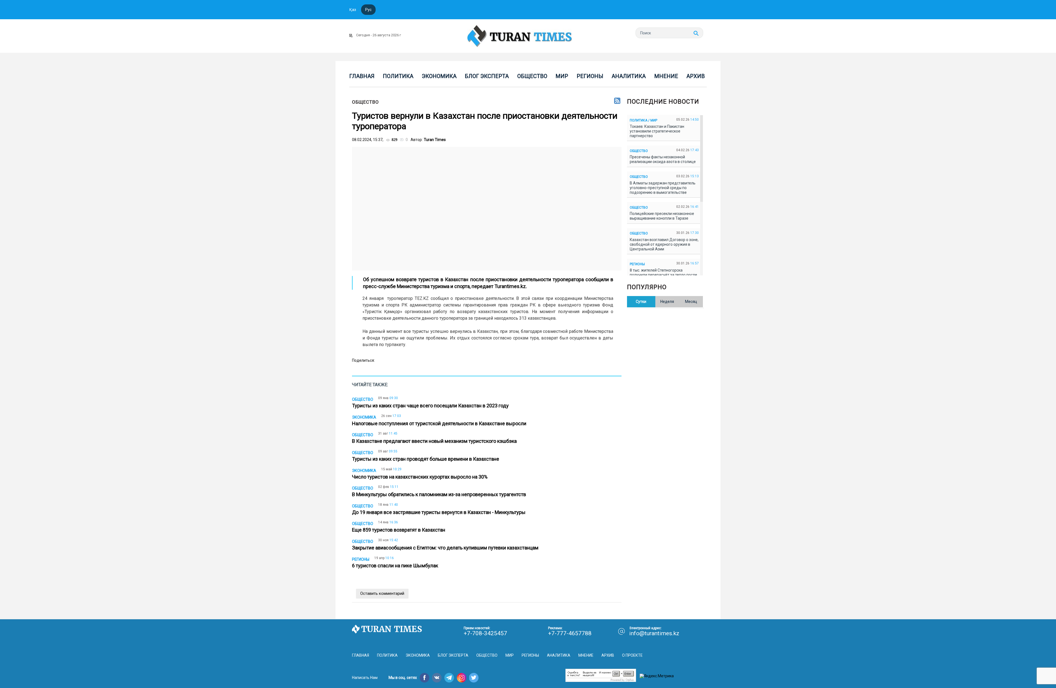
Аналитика (629, 76)
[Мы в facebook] (424, 678)
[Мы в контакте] (437, 678)
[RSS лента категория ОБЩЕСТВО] (617, 101)
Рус (368, 9)
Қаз (352, 9)
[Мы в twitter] (474, 678)
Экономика (439, 76)
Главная (362, 76)
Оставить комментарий (382, 593)
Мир (562, 76)
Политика (398, 76)
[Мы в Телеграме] (449, 678)
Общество (532, 76)
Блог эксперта (487, 76)
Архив (695, 76)
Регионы (590, 76)
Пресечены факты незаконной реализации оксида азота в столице (663, 159)
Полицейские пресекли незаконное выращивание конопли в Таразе (662, 215)
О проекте (632, 655)
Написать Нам (365, 677)
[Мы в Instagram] (461, 678)
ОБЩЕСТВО (365, 102)
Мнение (666, 76)
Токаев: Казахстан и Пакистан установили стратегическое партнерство (657, 131)
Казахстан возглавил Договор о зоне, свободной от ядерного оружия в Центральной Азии (664, 244)
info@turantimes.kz (654, 633)
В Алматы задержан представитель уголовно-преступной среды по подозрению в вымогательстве (662, 188)
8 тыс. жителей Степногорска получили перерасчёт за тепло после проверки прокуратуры (663, 275)
